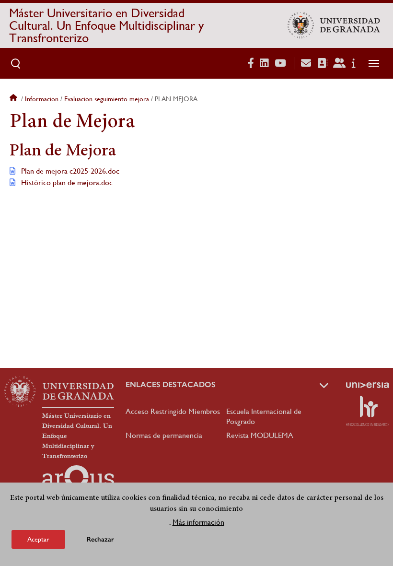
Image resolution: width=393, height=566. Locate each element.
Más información (198, 522)
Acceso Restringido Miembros (173, 411)
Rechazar (100, 539)
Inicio (14, 99)
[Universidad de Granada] (334, 25)
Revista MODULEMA (259, 435)
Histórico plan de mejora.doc (66, 182)
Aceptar (38, 539)
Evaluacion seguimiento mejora (106, 99)
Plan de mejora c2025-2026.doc (69, 171)
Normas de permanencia (164, 435)
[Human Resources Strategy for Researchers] (367, 410)
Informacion (41, 99)
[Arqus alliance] (78, 480)
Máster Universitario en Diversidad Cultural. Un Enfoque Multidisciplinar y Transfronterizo (106, 25)
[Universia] (367, 385)
